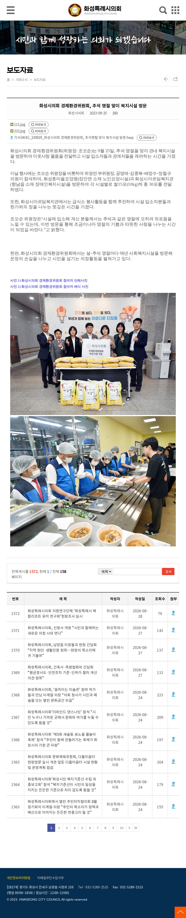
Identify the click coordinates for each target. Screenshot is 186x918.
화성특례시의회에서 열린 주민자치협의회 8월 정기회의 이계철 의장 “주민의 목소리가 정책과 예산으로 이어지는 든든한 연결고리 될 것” (63, 807)
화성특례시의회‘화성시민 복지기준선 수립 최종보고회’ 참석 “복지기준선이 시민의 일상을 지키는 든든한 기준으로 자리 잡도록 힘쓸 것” (62, 784)
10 (121, 827)
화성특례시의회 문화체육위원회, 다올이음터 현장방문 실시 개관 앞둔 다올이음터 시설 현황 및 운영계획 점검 (63, 762)
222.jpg (19, 130)
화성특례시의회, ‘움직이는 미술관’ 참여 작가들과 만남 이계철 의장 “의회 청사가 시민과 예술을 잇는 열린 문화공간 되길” (62, 695)
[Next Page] (129, 828)
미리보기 (40, 124)
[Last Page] (135, 828)
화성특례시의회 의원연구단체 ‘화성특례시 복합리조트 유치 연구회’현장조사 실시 (62, 613)
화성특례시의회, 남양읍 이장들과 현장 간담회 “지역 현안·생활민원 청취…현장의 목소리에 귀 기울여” (62, 650)
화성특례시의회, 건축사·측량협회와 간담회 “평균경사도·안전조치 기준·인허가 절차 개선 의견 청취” (62, 672)
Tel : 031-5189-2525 (93, 887)
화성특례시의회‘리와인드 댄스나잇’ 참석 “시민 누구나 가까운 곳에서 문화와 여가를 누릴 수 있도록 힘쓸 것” (63, 717)
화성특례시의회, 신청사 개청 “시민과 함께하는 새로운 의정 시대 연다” (63, 630)
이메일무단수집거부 (50, 877)
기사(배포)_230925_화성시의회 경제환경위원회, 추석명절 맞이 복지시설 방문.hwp (74, 137)
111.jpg (19, 124)
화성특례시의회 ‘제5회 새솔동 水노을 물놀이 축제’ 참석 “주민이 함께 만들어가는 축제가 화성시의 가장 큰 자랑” (62, 739)
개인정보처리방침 (18, 877)
